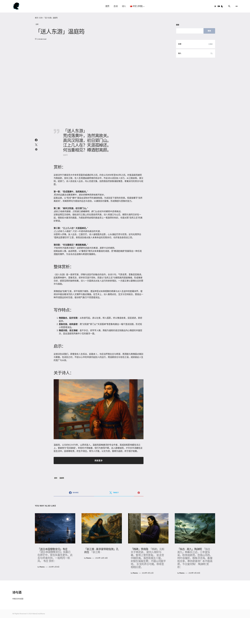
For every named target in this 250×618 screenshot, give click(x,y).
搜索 (177, 25)
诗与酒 (16, 592)
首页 (36, 18)
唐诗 (55, 478)
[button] (219, 6)
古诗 (40, 18)
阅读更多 (99, 460)
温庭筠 (62, 478)
